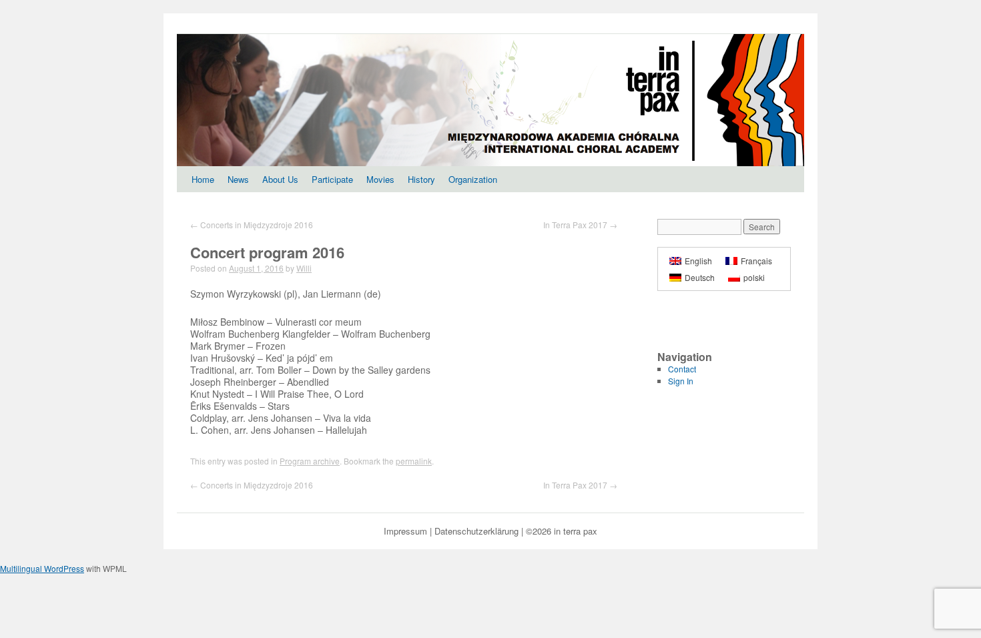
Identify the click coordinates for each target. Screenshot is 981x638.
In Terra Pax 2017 (580, 224)
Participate (332, 179)
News (238, 179)
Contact (682, 368)
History (421, 179)
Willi (304, 268)
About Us (280, 179)
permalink (414, 460)
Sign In (680, 380)
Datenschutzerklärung (476, 531)
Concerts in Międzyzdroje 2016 (251, 224)
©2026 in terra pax (561, 531)
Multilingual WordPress (42, 568)
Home (203, 179)
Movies (380, 179)
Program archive (310, 460)
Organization (472, 179)
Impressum (405, 531)
